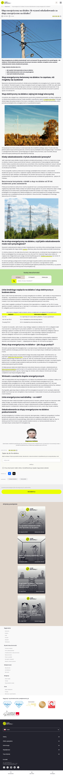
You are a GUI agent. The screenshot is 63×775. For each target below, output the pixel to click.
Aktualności (7, 668)
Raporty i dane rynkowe (10, 661)
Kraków (6, 633)
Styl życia (7, 672)
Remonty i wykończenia (10, 694)
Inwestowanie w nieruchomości (12, 652)
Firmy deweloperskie (9, 650)
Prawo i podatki (23, 479)
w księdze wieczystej (49, 99)
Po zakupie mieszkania (13, 479)
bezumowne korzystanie (9, 369)
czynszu (25, 249)
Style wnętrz (7, 678)
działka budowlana (46, 256)
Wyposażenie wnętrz (9, 683)
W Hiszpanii (31, 277)
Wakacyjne (45, 277)
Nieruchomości (8, 655)
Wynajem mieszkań (9, 659)
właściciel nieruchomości (15, 356)
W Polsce (18, 277)
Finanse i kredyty (8, 648)
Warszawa (7, 642)
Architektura (7, 670)
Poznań (6, 637)
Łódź (6, 635)
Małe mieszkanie (8, 689)
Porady (6, 691)
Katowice (7, 631)
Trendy (6, 681)
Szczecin (7, 639)
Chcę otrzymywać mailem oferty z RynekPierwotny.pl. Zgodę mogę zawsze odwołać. (26, 468)
